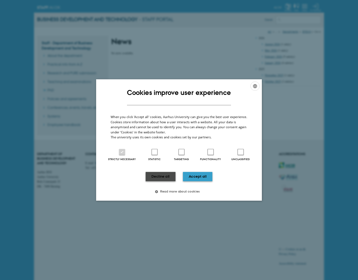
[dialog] (179, 140)
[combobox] (255, 86)
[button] (179, 191)
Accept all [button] (198, 176)
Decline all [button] (160, 176)
